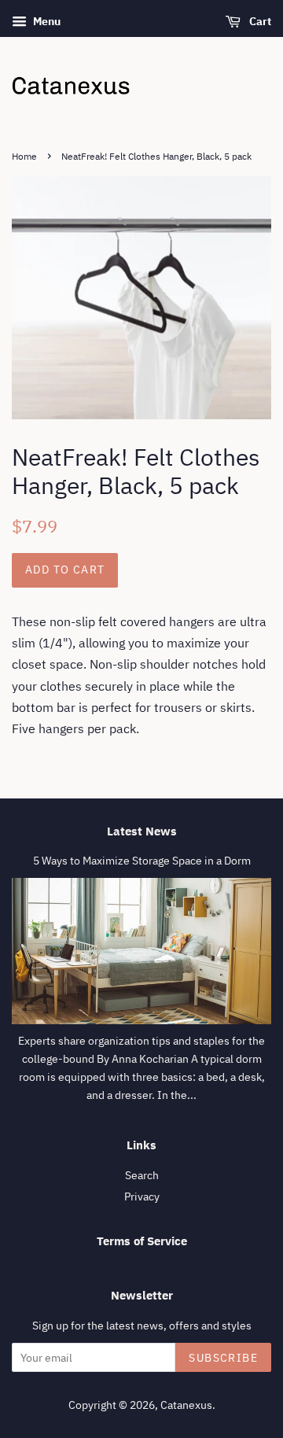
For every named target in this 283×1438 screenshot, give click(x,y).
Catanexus (186, 1405)
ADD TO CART (65, 569)
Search (142, 1175)
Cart (259, 21)
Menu (46, 21)
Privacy (142, 1196)
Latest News (142, 831)
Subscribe (223, 1358)
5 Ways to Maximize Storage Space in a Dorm (142, 861)
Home (24, 156)
